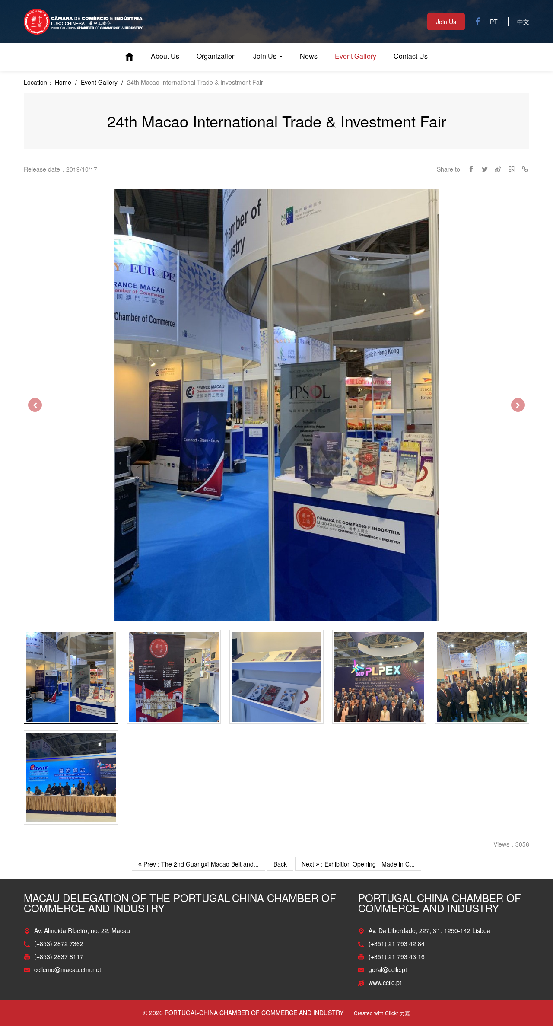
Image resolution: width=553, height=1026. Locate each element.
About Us (165, 56)
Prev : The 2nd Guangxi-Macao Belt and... (200, 864)
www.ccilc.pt (385, 982)
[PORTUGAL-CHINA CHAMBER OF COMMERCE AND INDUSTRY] (83, 20)
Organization (216, 56)
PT (494, 21)
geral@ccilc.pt (388, 969)
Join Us (446, 21)
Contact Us (411, 56)
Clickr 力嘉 (397, 1012)
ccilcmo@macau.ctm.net (67, 969)
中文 (523, 21)
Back (280, 864)
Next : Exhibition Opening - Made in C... (358, 864)
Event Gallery (355, 56)
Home (129, 57)
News (309, 56)
